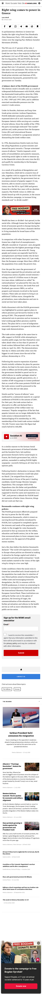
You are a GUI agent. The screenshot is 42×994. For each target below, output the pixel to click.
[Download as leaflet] (32, 26)
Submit (21, 653)
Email (6, 624)
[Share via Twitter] (10, 26)
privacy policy (11, 643)
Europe (17, 689)
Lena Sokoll (5, 17)
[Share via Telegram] (21, 26)
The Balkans (7, 689)
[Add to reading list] (37, 26)
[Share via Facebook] (4, 26)
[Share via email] (26, 26)
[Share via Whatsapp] (15, 26)
